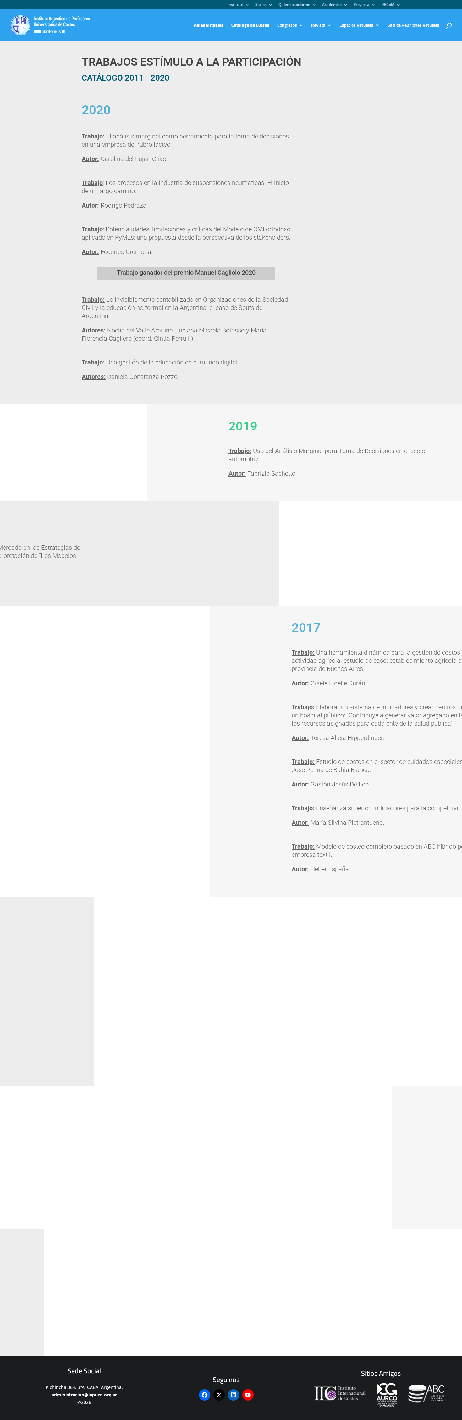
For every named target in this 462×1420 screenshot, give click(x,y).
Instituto (235, 5)
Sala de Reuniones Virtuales (413, 26)
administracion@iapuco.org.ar (84, 1395)
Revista (318, 26)
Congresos (287, 26)
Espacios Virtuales (356, 26)
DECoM (387, 5)
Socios (261, 5)
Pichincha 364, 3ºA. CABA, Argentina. (84, 1387)
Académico (332, 5)
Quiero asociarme (294, 5)
